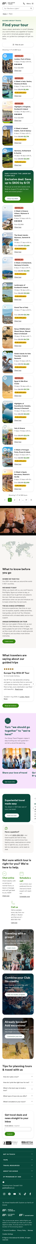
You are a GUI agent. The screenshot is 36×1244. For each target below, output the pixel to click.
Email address (12, 1126)
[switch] (5, 56)
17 (26, 500)
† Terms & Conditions (9, 1230)
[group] (18, 684)
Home (5, 14)
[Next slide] (33, 684)
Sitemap (30, 1230)
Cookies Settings (7, 1234)
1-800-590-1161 (17, 835)
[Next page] (31, 500)
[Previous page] (5, 500)
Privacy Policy (21, 1230)
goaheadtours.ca (8, 1188)
